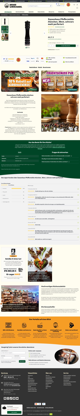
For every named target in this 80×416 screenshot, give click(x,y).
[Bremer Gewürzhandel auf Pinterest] (14, 398)
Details (40, 67)
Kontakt (29, 386)
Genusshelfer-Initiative (50, 377)
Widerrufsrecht (31, 381)
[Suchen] (50, 6)
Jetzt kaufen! (14, 412)
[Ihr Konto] (77, 4)
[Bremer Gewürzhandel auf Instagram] (8, 398)
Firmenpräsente (67, 378)
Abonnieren (22, 361)
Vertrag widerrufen (32, 388)
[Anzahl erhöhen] (54, 45)
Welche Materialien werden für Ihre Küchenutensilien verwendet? (56, 155)
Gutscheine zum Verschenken (70, 381)
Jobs (46, 388)
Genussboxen (66, 380)
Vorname (3, 355)
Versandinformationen (32, 383)
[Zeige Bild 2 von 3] (27, 47)
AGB (29, 377)
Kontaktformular (16, 385)
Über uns (48, 375)
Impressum (30, 375)
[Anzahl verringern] (49, 45)
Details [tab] (19, 152)
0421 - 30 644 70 (9, 377)
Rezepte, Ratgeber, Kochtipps (70, 375)
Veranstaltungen (49, 380)
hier (18, 278)
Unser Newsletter (67, 383)
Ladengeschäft (49, 378)
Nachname (17, 355)
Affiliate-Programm (67, 384)
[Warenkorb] (77, 8)
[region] (23, 33)
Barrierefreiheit (31, 380)
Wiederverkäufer (67, 377)
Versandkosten (37, 410)
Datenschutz (30, 378)
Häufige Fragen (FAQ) (32, 389)
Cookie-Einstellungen (32, 391)
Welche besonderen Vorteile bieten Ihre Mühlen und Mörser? (55, 161)
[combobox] (38, 6)
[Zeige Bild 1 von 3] (26, 47)
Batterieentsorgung (32, 384)
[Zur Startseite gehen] (13, 6)
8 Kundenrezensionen (59, 26)
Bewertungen (47, 67)
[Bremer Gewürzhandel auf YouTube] (17, 398)
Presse (47, 384)
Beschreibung (33, 67)
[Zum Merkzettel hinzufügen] (77, 45)
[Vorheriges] (11, 33)
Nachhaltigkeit (49, 383)
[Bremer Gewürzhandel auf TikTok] (11, 398)
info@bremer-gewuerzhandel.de (11, 384)
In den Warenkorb (65, 45)
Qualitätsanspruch (50, 381)
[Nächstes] (44, 33)
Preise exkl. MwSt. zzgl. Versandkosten (54, 39)
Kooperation (48, 386)
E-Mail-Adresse (4, 350)
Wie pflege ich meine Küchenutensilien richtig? (52, 158)
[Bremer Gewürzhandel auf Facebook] (5, 398)
